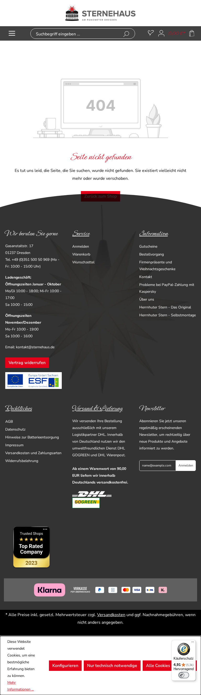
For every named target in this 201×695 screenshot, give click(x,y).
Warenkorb (81, 254)
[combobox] (74, 34)
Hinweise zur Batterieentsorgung (32, 437)
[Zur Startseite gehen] (100, 13)
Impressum (14, 445)
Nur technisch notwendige (112, 666)
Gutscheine (148, 246)
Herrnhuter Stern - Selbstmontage (167, 315)
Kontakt (145, 276)
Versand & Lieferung (97, 408)
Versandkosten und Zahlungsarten (33, 452)
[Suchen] (126, 34)
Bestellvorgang (151, 254)
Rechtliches (18, 408)
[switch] (183, 675)
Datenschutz (15, 429)
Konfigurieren (65, 666)
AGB (9, 421)
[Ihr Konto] (161, 33)
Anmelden (80, 246)
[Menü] (12, 33)
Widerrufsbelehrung (21, 460)
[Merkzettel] (150, 33)
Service (80, 233)
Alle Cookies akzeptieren (169, 666)
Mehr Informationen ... (20, 686)
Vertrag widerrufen (27, 363)
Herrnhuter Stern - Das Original (165, 307)
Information (153, 233)
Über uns (146, 299)
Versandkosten (111, 615)
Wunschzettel (83, 262)
